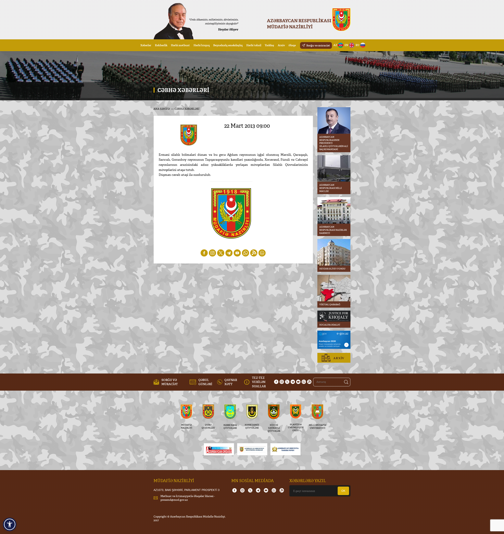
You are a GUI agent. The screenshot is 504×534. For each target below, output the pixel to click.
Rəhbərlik (161, 45)
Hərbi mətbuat (180, 45)
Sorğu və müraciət (318, 45)
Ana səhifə (162, 109)
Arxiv (281, 45)
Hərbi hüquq (202, 45)
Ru (357, 45)
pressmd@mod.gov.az (174, 500)
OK (343, 490)
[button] (9, 524)
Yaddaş (269, 45)
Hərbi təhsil (253, 45)
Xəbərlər (145, 45)
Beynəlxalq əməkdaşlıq (228, 45)
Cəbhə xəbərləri (187, 109)
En (346, 45)
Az (335, 45)
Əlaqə (292, 45)
